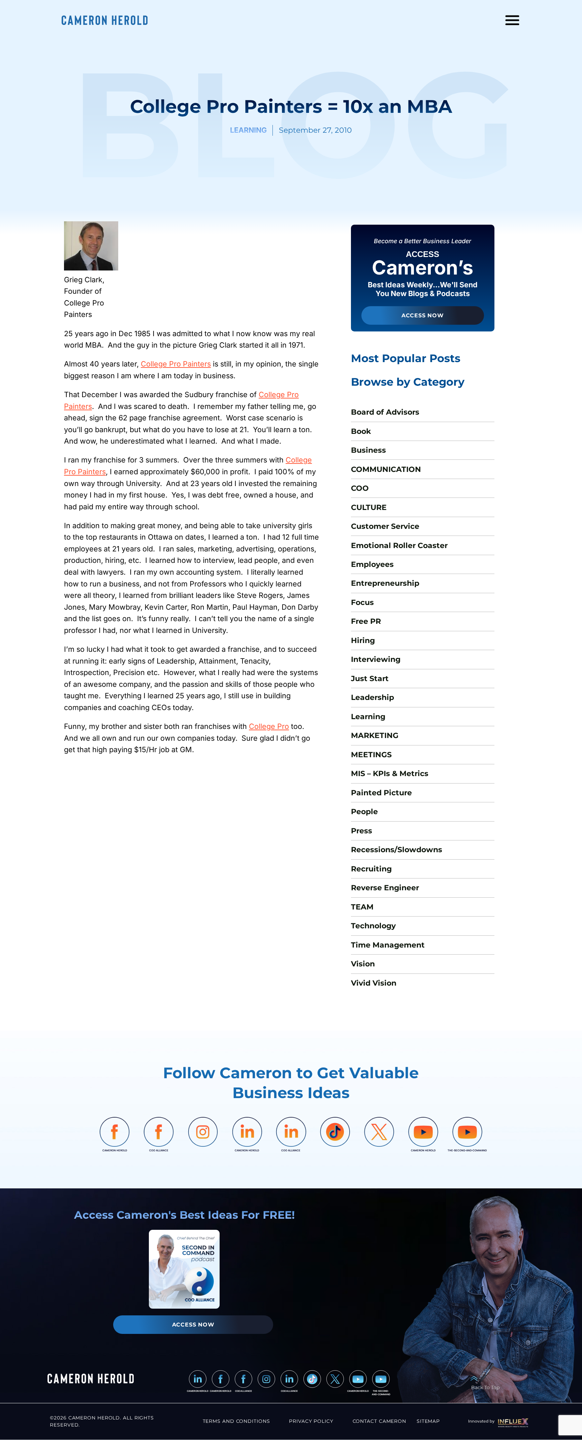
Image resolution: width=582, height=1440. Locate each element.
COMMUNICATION (386, 469)
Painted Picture (381, 792)
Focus (362, 602)
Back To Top (485, 1387)
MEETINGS (371, 754)
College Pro (269, 726)
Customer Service (385, 526)
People (364, 811)
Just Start (370, 678)
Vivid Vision (373, 983)
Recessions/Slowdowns (396, 849)
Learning (368, 716)
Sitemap (428, 1421)
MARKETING (374, 735)
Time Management (388, 944)
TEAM (362, 906)
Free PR (366, 621)
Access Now (422, 315)
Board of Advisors (385, 412)
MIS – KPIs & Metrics (389, 773)
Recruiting (371, 868)
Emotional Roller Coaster (399, 545)
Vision (363, 963)
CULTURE (369, 507)
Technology (373, 925)
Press (361, 830)
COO (360, 488)
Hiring (363, 640)
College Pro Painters (176, 363)
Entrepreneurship (385, 583)
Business (368, 450)
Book (361, 431)
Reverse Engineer (385, 887)
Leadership (372, 697)
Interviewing (375, 659)
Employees (372, 564)
